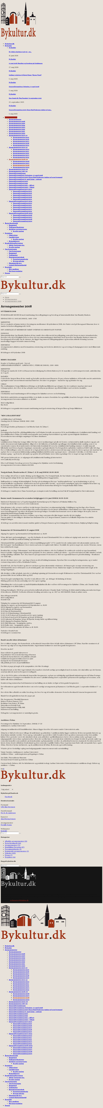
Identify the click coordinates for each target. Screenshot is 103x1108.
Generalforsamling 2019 (22, 199)
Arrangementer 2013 (21, 155)
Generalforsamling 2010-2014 (20, 201)
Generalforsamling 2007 (22, 217)
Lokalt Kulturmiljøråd (17, 265)
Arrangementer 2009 (21, 167)
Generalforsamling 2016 (22, 193)
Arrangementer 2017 (21, 141)
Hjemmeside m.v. (15, 263)
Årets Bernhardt (11, 223)
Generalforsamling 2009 (22, 221)
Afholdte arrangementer (16, 841)
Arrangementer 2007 (21, 163)
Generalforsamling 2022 (18, 183)
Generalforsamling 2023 (18, 181)
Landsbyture (14, 237)
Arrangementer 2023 (17, 127)
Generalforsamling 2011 (22, 205)
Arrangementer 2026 (17, 121)
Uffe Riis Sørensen (8, 807)
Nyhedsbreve (14, 241)
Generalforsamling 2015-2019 (20, 189)
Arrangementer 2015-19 (18, 135)
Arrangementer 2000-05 (18, 169)
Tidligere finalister (16, 227)
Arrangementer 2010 (21, 149)
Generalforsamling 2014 (22, 211)
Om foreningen (11, 249)
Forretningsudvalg (20, 259)
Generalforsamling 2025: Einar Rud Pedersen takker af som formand (35, 177)
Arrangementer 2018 (21, 143)
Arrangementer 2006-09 (18, 159)
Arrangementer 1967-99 (18, 171)
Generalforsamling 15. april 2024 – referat (25, 179)
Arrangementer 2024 (17, 125)
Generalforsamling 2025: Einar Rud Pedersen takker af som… (30, 110)
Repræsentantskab (16, 257)
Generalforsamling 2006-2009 (20, 213)
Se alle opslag (18, 231)
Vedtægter (13, 255)
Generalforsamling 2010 (22, 203)
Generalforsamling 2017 (22, 195)
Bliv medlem (14, 269)
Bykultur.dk (9, 44)
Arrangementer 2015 (21, 137)
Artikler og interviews (18, 229)
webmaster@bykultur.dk (19, 900)
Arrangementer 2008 (21, 165)
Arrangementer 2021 (17, 131)
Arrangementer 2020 (17, 133)
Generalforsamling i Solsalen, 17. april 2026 (24, 87)
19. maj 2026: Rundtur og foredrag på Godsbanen (26, 63)
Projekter (8, 233)
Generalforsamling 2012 (22, 207)
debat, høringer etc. (17, 245)
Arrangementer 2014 (21, 157)
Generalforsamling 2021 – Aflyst (21, 185)
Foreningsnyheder (13, 849)
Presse (7, 273)
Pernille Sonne (6, 825)
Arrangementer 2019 (21, 145)
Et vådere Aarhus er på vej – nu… (20, 52)
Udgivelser (13, 235)
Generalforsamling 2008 (22, 219)
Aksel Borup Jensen (8, 819)
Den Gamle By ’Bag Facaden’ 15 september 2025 (25, 98)
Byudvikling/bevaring (14, 243)
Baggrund (13, 225)
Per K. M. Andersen (8, 813)
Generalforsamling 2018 (22, 197)
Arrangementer (11, 117)
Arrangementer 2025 (17, 123)
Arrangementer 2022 (17, 129)
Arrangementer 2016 (21, 139)
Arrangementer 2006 (21, 161)
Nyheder (8, 46)
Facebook (8, 797)
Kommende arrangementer (17, 851)
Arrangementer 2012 (21, 153)
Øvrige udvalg (18, 261)
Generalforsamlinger (17, 173)
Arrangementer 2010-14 (18, 147)
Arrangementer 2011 (21, 151)
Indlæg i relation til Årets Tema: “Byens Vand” (25, 75)
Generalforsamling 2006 (22, 215)
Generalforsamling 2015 (22, 191)
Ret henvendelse (15, 271)
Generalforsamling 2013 (22, 209)
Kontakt (8, 267)
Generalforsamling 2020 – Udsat (21, 187)
